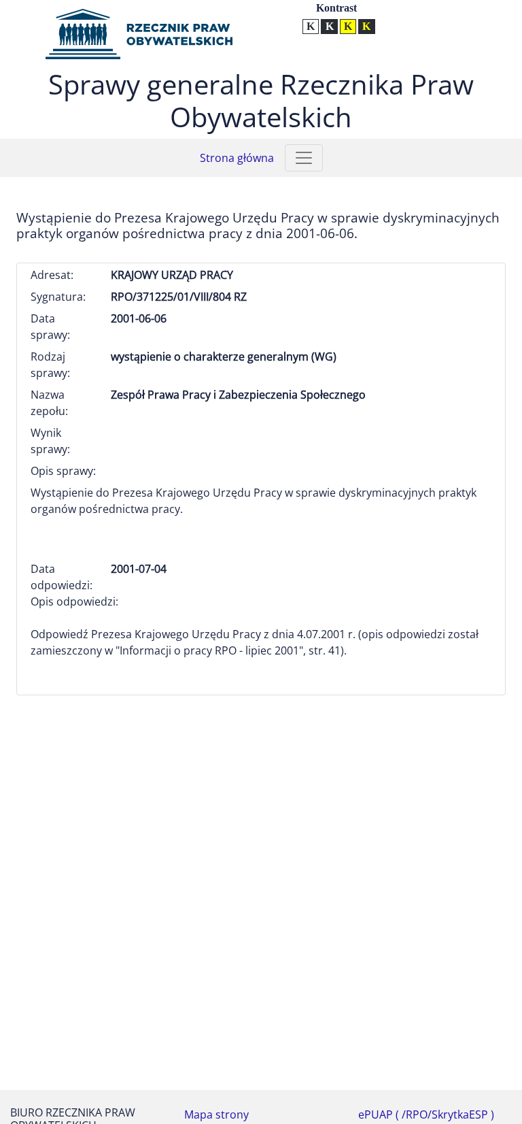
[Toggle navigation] (304, 157)
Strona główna (237, 157)
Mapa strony (216, 1114)
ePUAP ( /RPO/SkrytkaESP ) (426, 1114)
